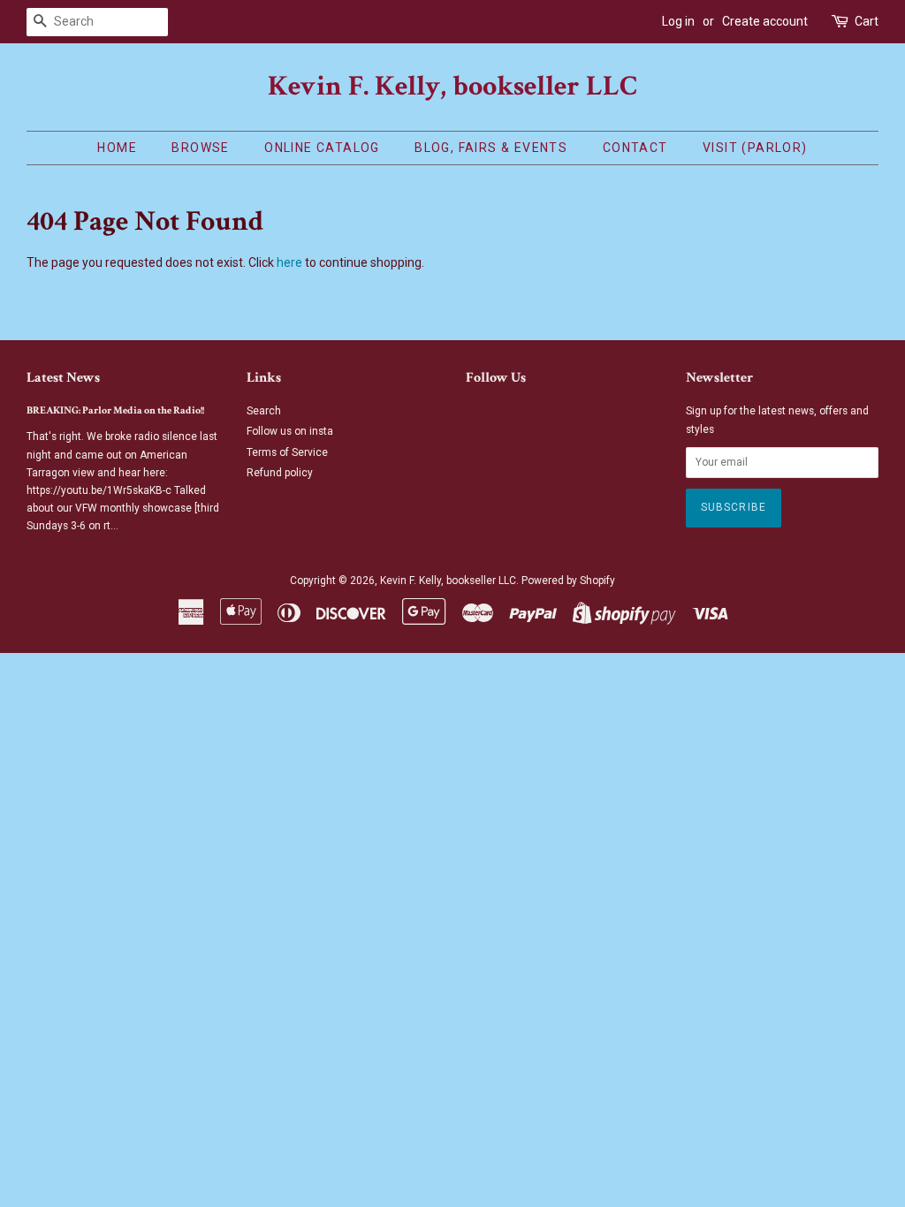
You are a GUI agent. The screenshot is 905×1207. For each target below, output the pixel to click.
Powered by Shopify (568, 580)
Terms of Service (287, 452)
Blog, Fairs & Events (490, 147)
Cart (866, 21)
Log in (678, 21)
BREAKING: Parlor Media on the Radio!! (115, 410)
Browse (200, 147)
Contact (635, 147)
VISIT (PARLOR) (755, 147)
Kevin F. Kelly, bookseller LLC (452, 86)
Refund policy (280, 473)
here (289, 262)
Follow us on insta (290, 431)
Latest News (63, 377)
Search (264, 411)
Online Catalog (322, 147)
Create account (765, 21)
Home (117, 147)
